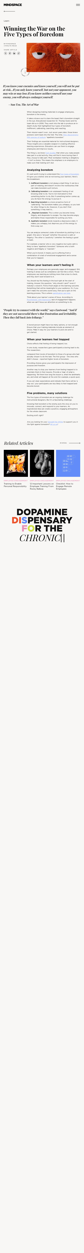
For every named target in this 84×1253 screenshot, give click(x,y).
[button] (78, 5)
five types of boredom (69, 174)
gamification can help (61, 293)
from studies (50, 153)
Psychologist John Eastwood (39, 300)
